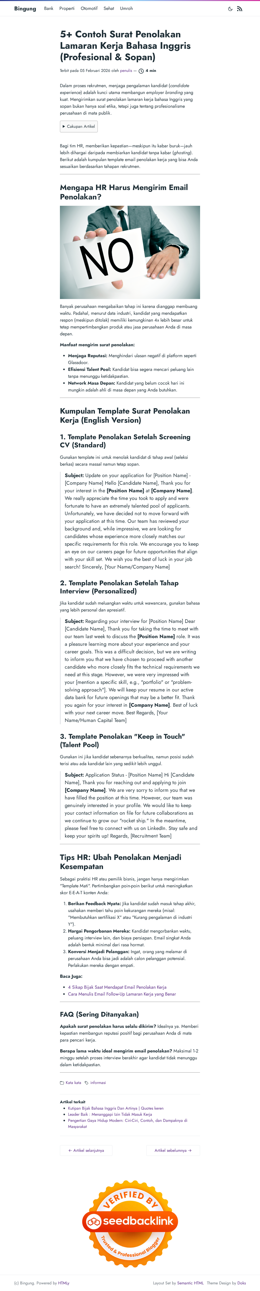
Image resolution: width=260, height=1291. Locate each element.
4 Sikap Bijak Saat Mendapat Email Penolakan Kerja (117, 987)
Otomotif (89, 8)
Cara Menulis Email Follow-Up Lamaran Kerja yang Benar (122, 994)
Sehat (109, 8)
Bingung (25, 8)
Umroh (126, 8)
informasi (98, 1082)
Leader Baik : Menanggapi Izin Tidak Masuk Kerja (110, 1114)
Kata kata (73, 1082)
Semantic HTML (190, 1283)
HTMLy (63, 1283)
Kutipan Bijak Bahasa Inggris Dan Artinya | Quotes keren (116, 1108)
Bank (48, 8)
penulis (126, 70)
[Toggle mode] (230, 8)
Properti (67, 8)
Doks (241, 1283)
